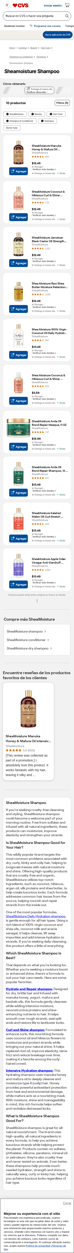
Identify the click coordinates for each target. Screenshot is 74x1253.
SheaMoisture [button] (17, 114)
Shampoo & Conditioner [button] (21, 121)
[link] (47, 156)
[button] (62, 103)
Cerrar (67, 1203)
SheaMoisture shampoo (25, 631)
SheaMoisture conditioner (26, 640)
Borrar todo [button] (11, 128)
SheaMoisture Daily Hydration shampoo (35, 916)
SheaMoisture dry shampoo (27, 648)
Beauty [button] (38, 114)
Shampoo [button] (49, 121)
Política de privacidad (38, 1246)
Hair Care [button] (58, 114)
